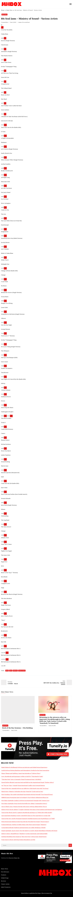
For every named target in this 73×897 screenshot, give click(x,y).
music (10, 670)
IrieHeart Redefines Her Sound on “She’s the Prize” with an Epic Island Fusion (23, 836)
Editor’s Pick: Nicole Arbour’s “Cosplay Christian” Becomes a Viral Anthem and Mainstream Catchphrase (31, 809)
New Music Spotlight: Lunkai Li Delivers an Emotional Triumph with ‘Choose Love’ (25, 800)
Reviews (3, 881)
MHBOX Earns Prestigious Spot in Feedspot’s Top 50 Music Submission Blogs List (24, 797)
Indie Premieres (5, 887)
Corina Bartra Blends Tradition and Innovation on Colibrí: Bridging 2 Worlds (23, 827)
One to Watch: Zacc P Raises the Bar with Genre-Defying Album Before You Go (24, 806)
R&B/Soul (15, 670)
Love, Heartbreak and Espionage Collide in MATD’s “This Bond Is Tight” (22, 776)
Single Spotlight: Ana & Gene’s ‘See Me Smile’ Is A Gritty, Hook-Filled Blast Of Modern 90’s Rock (29, 830)
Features (3, 875)
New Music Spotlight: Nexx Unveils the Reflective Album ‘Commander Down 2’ (24, 803)
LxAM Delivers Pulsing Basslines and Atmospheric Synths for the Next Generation (25, 770)
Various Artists (21, 670)
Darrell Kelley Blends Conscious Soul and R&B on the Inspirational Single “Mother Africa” (27, 782)
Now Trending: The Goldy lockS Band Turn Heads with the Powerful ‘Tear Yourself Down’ (27, 794)
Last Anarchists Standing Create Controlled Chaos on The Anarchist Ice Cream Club (25, 815)
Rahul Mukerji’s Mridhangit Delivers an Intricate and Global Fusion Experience (24, 767)
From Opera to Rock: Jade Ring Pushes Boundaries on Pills (18, 839)
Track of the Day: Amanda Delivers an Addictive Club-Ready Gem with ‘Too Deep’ (24, 788)
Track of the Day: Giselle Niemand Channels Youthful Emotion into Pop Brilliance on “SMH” (28, 818)
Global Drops (4, 878)
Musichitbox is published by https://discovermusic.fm (36, 893)
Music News (4, 14)
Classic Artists (5, 884)
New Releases (5, 872)
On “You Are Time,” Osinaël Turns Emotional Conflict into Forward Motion (23, 785)
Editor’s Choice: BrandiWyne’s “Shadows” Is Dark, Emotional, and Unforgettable (24, 833)
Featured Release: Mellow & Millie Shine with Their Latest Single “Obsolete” (24, 824)
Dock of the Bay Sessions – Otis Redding (17, 728)
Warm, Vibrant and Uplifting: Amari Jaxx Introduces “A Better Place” (21, 773)
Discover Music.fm (14, 858)
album (7, 670)
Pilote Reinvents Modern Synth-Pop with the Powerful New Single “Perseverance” (25, 821)
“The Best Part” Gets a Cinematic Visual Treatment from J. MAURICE (21, 779)
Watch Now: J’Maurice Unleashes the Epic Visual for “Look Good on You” (22, 791)
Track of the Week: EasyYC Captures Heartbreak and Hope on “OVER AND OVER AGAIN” (26, 812)
